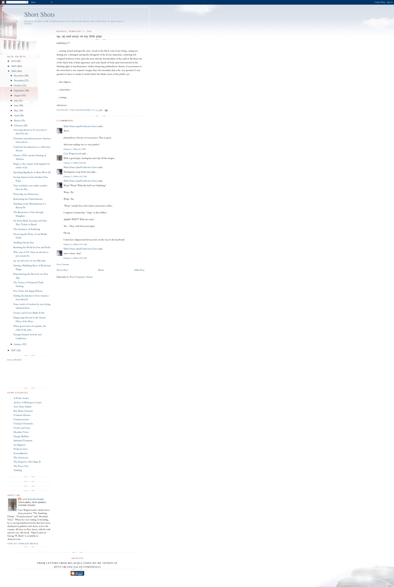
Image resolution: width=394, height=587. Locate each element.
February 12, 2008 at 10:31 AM (75, 244)
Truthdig (18, 470)
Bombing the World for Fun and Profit (31, 247)
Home (101, 269)
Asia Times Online (23, 406)
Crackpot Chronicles (23, 423)
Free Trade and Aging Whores (28, 290)
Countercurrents (21, 419)
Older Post (139, 269)
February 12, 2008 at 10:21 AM (75, 176)
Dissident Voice (21, 431)
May (16, 110)
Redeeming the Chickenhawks (28, 198)
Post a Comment (63, 264)
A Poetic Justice (21, 398)
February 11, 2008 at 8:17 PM (75, 149)
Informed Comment (23, 440)
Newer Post (62, 269)
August (18, 95)
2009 (14, 66)
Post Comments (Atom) (81, 276)
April (17, 115)
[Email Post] (106, 110)
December (19, 75)
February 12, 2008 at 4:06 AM (75, 163)
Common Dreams (22, 414)
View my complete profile (22, 543)
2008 (14, 71)
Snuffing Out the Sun (23, 242)
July (16, 100)
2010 (14, 61)
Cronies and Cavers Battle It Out (28, 312)
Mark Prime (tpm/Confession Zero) (80, 126)
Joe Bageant (19, 444)
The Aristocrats (21, 457)
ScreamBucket (21, 453)
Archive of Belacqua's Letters (28, 402)
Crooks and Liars (22, 427)
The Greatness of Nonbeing (26, 229)
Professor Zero (21, 448)
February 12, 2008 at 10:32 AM (75, 258)
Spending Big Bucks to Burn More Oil (31, 172)
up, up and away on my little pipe (29, 260)
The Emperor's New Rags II (27, 461)
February (18, 125)
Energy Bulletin (21, 436)
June (16, 105)
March (17, 120)
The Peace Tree (21, 465)
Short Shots (39, 14)
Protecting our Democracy (26, 193)
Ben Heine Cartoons (23, 410)
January (18, 344)
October (18, 85)
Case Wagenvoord (72, 153)
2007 (14, 350)
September (19, 90)
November (19, 80)
